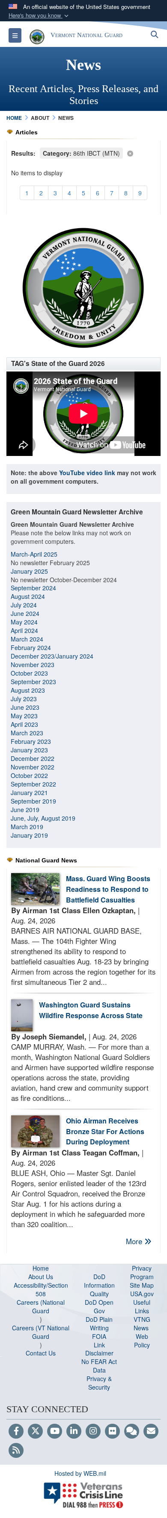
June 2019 (25, 809)
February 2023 (31, 741)
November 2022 (32, 767)
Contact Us (41, 1353)
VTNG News (142, 1323)
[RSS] (16, 1450)
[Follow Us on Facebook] (16, 1431)
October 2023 (29, 673)
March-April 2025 (34, 554)
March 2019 (27, 826)
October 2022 (29, 775)
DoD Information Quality (99, 1285)
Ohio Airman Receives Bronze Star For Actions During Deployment (105, 1131)
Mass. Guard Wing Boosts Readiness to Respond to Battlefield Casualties (108, 889)
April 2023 (24, 724)
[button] (39, 15)
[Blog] (131, 1431)
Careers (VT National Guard (40, 1332)
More (135, 1241)
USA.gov (142, 1293)
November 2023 (32, 664)
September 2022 (33, 784)
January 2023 (29, 750)
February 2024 (31, 647)
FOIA (99, 1336)
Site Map (142, 1285)
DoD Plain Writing (99, 1323)
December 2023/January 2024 (52, 656)
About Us (40, 1276)
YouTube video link (87, 472)
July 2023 (24, 698)
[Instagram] (93, 1431)
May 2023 (24, 715)
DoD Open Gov (99, 1306)
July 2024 (24, 605)
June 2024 (25, 613)
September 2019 (33, 801)
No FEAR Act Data (99, 1365)
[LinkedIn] (73, 1431)
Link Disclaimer (99, 1349)
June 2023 (25, 707)
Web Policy (142, 1340)
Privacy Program (142, 1272)
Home (41, 1268)
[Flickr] (112, 1431)
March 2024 (27, 639)
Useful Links (141, 1306)
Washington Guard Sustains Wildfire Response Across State (91, 1010)
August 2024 (28, 596)
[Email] (150, 1431)
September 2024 (33, 587)
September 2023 (33, 681)
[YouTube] (54, 1431)
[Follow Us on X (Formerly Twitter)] (35, 1431)
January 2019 (29, 835)
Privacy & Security (99, 1382)
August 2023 (28, 690)
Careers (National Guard (41, 1306)
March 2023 (27, 733)
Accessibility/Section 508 (41, 1289)
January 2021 (29, 792)
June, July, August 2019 (44, 818)
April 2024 (24, 630)
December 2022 (32, 758)
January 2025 (29, 571)
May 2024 (24, 622)
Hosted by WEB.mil (80, 1473)
